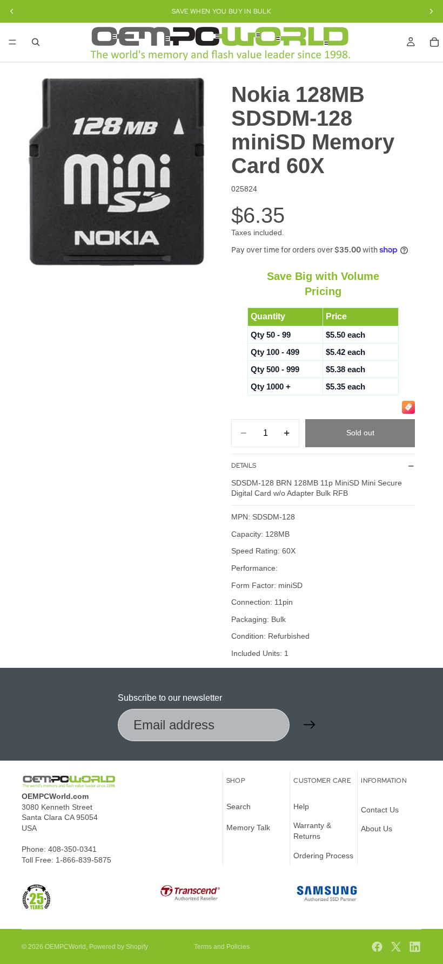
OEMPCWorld (65, 947)
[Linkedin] (414, 946)
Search (238, 806)
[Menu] (12, 42)
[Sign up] (309, 725)
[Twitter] (396, 946)
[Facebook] (377, 946)
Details (243, 465)
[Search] (36, 42)
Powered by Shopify (118, 947)
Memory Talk (248, 827)
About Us (376, 828)
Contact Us (380, 809)
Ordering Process (323, 855)
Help (301, 806)
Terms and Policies (222, 947)
